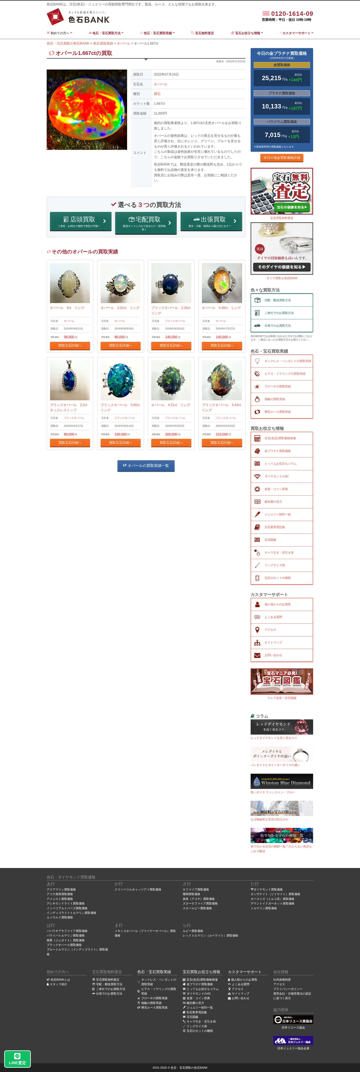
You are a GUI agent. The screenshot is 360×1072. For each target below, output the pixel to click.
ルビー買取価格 (193, 931)
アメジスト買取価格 (60, 898)
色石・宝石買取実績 (158, 33)
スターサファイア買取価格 (200, 903)
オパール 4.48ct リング (221, 308)
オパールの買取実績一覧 (148, 466)
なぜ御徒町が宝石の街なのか (270, 819)
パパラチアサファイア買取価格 (67, 931)
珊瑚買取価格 (191, 894)
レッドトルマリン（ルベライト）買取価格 (210, 935)
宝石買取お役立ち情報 (201, 972)
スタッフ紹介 (58, 984)
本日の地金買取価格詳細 (282, 157)
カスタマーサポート (296, 33)
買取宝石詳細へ (70, 345)
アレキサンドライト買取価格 (66, 903)
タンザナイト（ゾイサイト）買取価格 (275, 894)
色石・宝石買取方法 (106, 33)
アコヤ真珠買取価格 (60, 894)
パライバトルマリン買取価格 (66, 935)
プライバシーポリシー (287, 989)
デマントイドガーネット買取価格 (272, 903)
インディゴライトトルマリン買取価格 (71, 912)
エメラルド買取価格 (60, 917)
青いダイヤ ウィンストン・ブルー (273, 792)
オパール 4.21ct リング (170, 405)
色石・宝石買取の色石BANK (189, 1067)
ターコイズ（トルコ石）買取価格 (272, 898)
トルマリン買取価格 (264, 908)
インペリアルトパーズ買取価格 (67, 908)
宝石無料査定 (205, 33)
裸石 (157, 94)
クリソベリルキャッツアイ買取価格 (138, 889)
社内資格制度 (282, 979)
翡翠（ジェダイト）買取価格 (66, 940)
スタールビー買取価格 (197, 908)
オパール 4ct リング (67, 308)
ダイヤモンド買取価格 (268, 889)
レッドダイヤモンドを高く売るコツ (274, 738)
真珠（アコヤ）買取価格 (199, 898)
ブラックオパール (175, 321)
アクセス (279, 984)
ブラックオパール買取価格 (64, 944)
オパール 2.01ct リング (120, 308)
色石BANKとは (60, 979)
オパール (160, 84)
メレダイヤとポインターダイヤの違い (275, 765)
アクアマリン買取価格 (61, 889)
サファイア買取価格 (196, 889)
